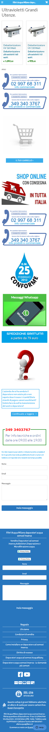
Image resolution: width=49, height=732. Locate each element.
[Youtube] (27, 675)
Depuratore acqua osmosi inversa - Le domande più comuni (24, 664)
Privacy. (24, 639)
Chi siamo (24, 629)
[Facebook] (20, 675)
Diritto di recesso (24, 652)
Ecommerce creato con (24, 727)
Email (4, 473)
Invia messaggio (24, 508)
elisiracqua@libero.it (24, 724)
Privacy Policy (25, 559)
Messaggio (6, 483)
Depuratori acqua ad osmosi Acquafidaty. (25, 657)
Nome (4, 464)
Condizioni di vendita (24, 634)
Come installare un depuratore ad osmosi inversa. (25, 646)
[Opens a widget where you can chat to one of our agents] (39, 727)
